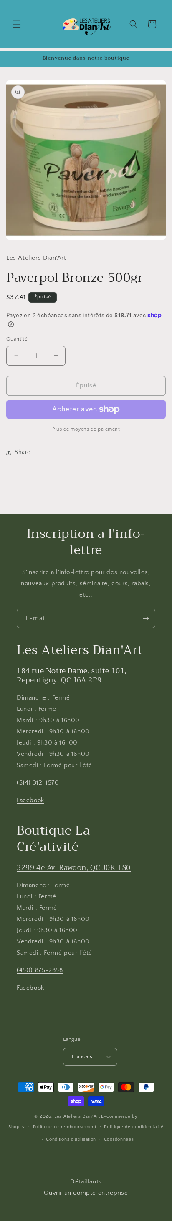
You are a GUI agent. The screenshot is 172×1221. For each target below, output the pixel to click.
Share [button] (22, 452)
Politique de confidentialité (134, 1126)
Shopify (16, 1126)
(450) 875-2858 (40, 970)
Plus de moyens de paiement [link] (86, 429)
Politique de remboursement (64, 1126)
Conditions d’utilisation (71, 1139)
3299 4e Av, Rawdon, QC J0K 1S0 (74, 868)
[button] (17, 24)
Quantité (17, 339)
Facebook (30, 800)
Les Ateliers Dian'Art (77, 1116)
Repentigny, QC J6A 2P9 (59, 680)
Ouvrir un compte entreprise (86, 1192)
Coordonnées (119, 1139)
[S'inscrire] (146, 618)
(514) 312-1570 (38, 782)
